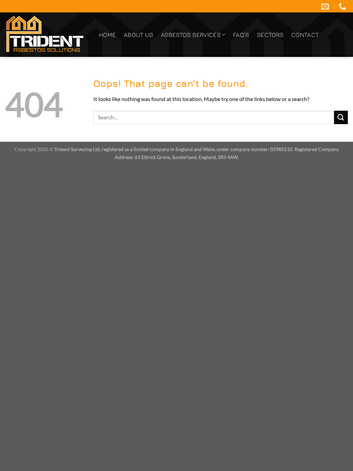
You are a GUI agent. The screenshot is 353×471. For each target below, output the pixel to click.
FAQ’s (241, 34)
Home (107, 34)
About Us (138, 34)
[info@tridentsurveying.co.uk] (326, 6)
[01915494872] (343, 6)
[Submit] (341, 117)
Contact (305, 34)
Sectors (270, 34)
